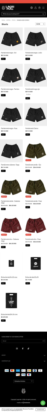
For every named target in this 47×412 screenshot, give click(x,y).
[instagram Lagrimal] (17, 348)
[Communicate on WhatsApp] (42, 402)
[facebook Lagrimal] (23, 348)
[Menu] (43, 8)
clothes (8, 20)
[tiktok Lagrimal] (28, 348)
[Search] (43, 14)
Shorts (14, 20)
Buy (3, 58)
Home (3, 20)
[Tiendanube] (23, 403)
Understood (40, 409)
